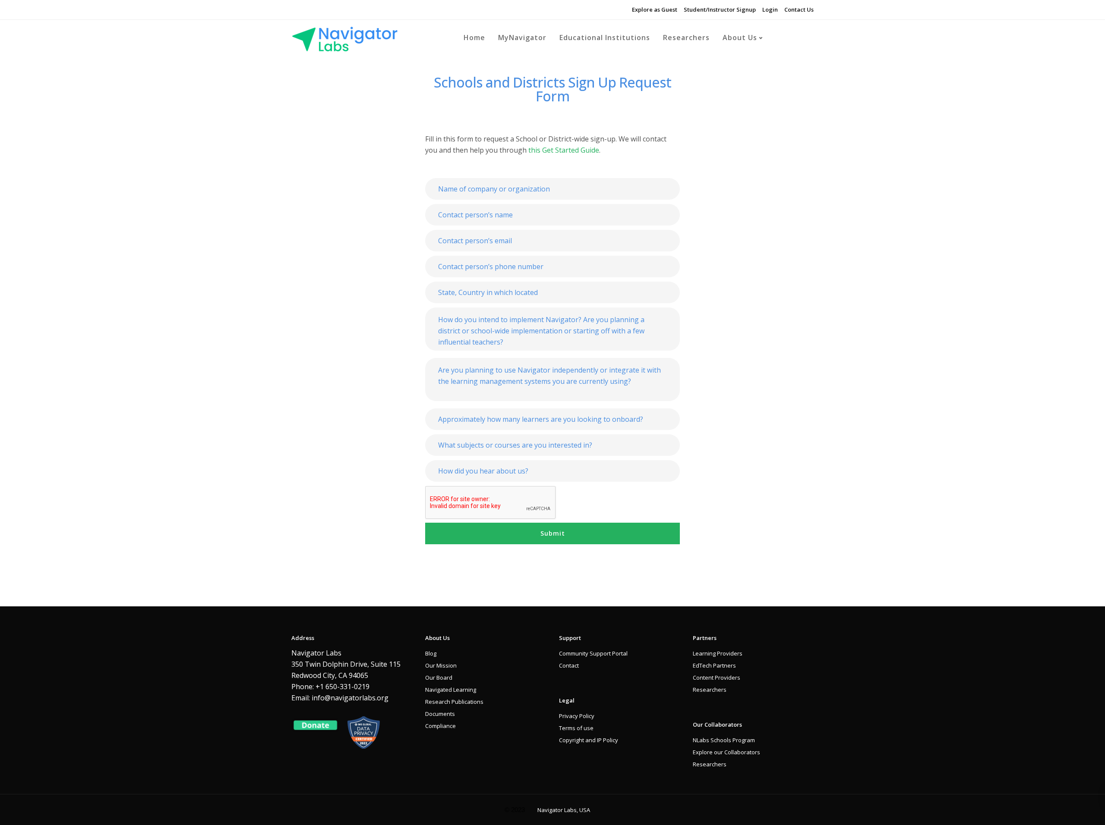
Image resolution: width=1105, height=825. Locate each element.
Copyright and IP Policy (588, 740)
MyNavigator (522, 37)
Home (474, 37)
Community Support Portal (593, 653)
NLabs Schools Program (724, 740)
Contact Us (799, 9)
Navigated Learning (450, 689)
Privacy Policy (576, 716)
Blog (430, 653)
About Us (740, 37)
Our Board (438, 677)
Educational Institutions (604, 37)
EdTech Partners (714, 665)
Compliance (440, 726)
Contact (569, 665)
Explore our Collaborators (726, 752)
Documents (440, 714)
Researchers (686, 37)
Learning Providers (717, 653)
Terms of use (576, 728)
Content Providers (716, 677)
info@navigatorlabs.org (350, 698)
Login (770, 9)
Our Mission (441, 665)
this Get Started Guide (563, 150)
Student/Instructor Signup (720, 9)
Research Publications (454, 702)
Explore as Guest (654, 9)
